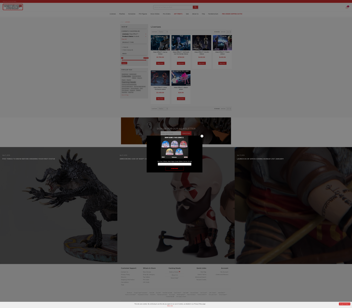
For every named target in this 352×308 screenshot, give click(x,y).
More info (170, 306)
